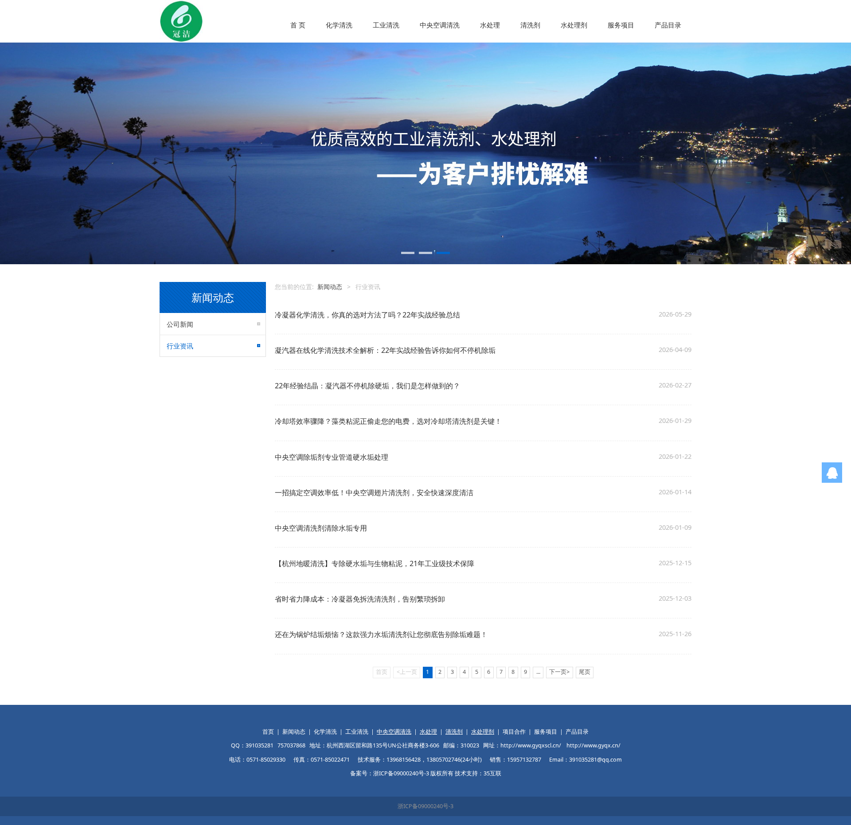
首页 (268, 731)
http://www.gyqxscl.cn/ (530, 745)
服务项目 (621, 24)
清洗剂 (530, 24)
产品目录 (668, 24)
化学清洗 (339, 24)
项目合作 (514, 731)
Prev (178, 153)
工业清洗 (386, 24)
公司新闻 (180, 324)
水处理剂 (574, 24)
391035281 (259, 745)
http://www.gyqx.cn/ (593, 745)
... (538, 672)
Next (673, 153)
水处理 (490, 24)
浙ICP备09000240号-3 (425, 806)
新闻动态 (329, 286)
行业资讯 (180, 345)
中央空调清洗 (440, 24)
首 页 (297, 24)
